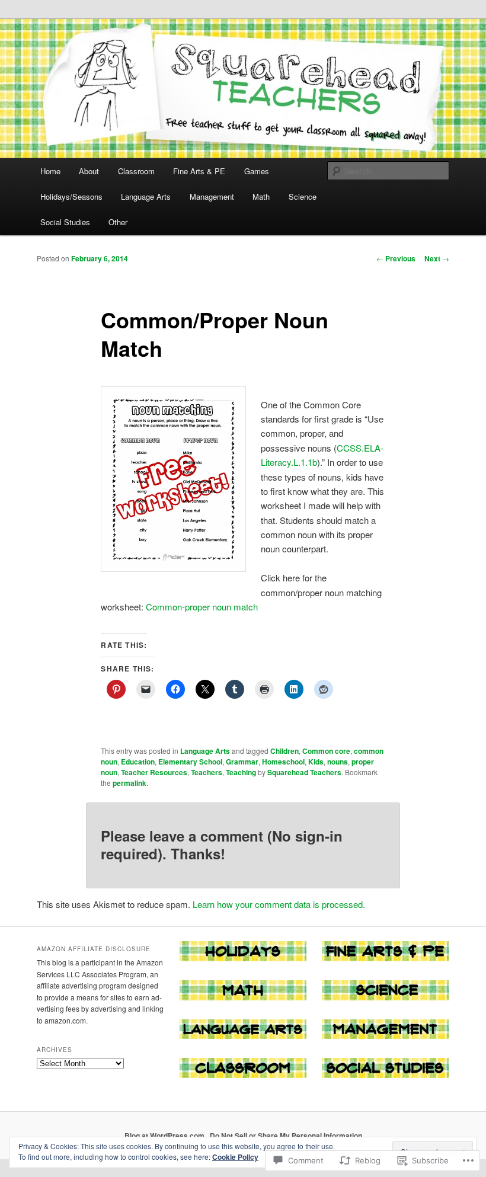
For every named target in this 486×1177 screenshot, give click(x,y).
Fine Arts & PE (199, 171)
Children (284, 751)
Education (138, 761)
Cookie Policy (235, 1157)
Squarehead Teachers (304, 772)
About (89, 171)
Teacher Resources (154, 772)
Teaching (241, 772)
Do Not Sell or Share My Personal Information (286, 1135)
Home (50, 171)
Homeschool (283, 761)
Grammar (242, 761)
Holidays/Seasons (71, 196)
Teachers (206, 772)
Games (256, 171)
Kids (316, 761)
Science (302, 196)
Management (212, 196)
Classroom (136, 171)
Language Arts (146, 196)
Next (436, 258)
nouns (337, 761)
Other (117, 222)
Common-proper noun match (202, 606)
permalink (129, 783)
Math (261, 196)
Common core (326, 751)
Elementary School (190, 761)
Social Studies (65, 222)
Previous (395, 258)
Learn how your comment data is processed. (279, 904)
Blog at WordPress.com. (165, 1135)
